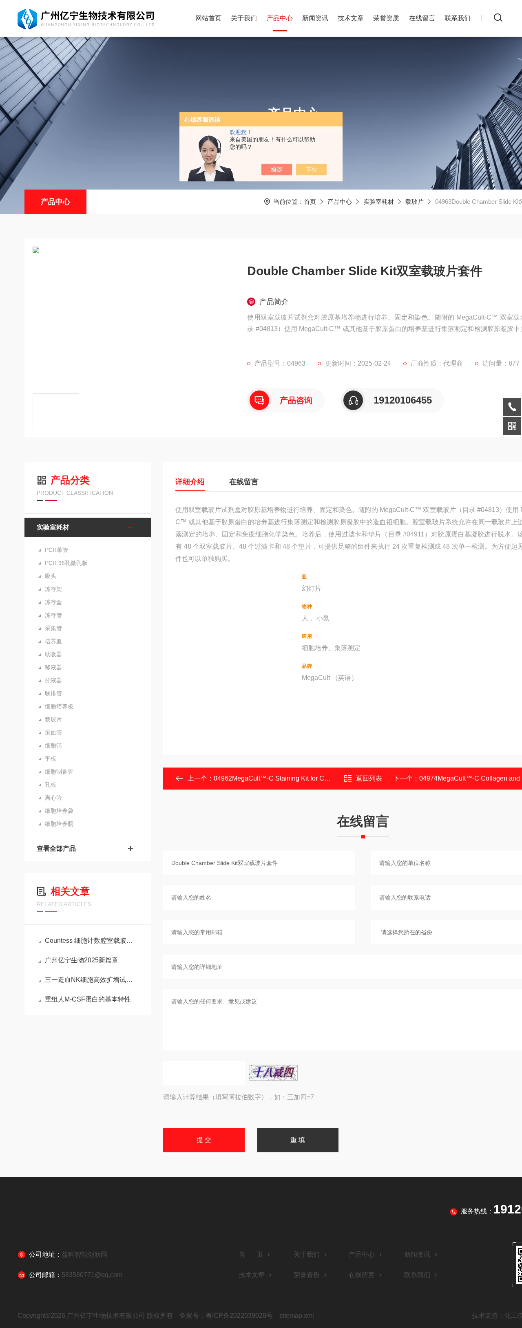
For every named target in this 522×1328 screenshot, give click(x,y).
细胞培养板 (59, 706)
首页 (310, 201)
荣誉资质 (386, 18)
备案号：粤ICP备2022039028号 (226, 1315)
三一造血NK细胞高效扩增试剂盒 (92, 979)
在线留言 (422, 18)
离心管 (53, 797)
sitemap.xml (296, 1315)
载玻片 (414, 201)
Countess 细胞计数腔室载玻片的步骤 (92, 940)
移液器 (53, 667)
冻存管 (53, 615)
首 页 (251, 1254)
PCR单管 (56, 550)
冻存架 (53, 589)
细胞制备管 (59, 771)
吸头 (50, 576)
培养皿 (53, 641)
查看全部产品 (56, 848)
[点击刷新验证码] (273, 1073)
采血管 (53, 732)
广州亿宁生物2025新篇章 (81, 960)
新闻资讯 (315, 18)
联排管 (53, 693)
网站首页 (208, 18)
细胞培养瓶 (59, 824)
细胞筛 (53, 745)
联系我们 (458, 18)
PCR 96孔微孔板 (66, 563)
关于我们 (244, 18)
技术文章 (351, 18)
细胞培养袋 (59, 810)
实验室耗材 (378, 201)
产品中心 (280, 18)
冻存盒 (53, 602)
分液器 (53, 680)
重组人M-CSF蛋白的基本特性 (88, 999)
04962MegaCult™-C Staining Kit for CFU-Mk (279, 778)
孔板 (50, 784)
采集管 (53, 628)
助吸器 (53, 654)
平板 (50, 758)
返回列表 (369, 778)
